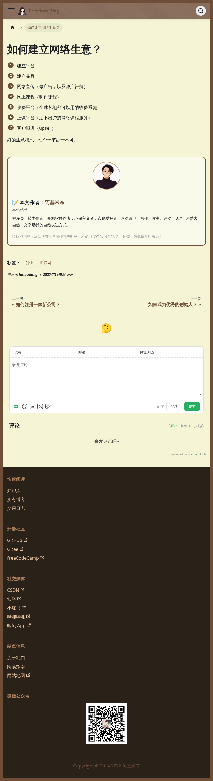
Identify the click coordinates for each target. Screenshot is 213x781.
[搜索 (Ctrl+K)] (201, 11)
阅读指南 (16, 666)
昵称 (18, 352)
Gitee (12, 549)
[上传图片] (40, 406)
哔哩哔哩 (16, 617)
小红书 (14, 608)
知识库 (14, 490)
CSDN (13, 590)
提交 (192, 406)
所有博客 (16, 499)
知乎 (11, 599)
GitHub (14, 540)
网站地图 (16, 675)
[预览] (48, 406)
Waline (192, 454)
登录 (174, 406)
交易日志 (16, 508)
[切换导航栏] (11, 11)
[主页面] (12, 27)
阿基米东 (55, 202)
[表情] (24, 406)
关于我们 (16, 658)
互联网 (45, 262)
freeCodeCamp (23, 558)
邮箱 (81, 352)
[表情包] (32, 406)
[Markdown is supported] (17, 406)
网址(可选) (148, 352)
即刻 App (16, 625)
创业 (29, 262)
